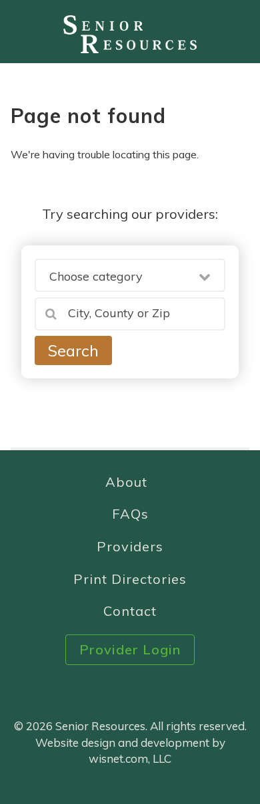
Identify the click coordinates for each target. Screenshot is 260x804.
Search (73, 350)
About (126, 481)
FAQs (130, 513)
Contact (130, 611)
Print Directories (130, 579)
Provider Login (130, 649)
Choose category (96, 276)
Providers (130, 546)
